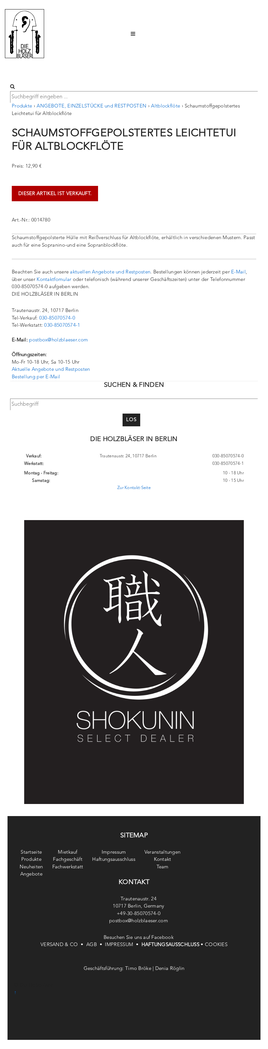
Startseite (31, 852)
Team (163, 867)
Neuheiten (31, 867)
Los (131, 420)
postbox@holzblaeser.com (58, 340)
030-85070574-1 (62, 325)
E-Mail (238, 272)
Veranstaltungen (162, 852)
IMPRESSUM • (123, 944)
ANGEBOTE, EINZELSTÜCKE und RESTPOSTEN (91, 106)
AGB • (95, 944)
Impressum (114, 852)
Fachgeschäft (67, 859)
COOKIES (216, 944)
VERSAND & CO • (63, 944)
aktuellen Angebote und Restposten (110, 272)
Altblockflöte (165, 106)
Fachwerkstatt (67, 867)
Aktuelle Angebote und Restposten (51, 369)
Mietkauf (67, 852)
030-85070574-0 (57, 318)
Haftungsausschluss (113, 859)
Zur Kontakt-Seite (134, 488)
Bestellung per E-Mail (36, 377)
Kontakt (162, 859)
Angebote (31, 874)
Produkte (22, 106)
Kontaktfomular (54, 279)
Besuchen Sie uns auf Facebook (139, 937)
